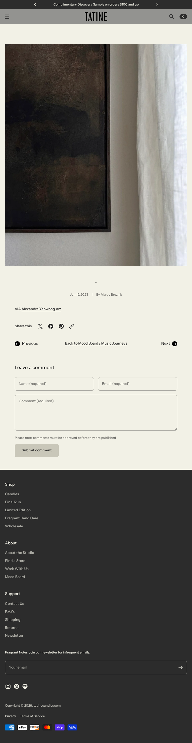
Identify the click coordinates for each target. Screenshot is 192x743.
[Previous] (35, 4)
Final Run (13, 502)
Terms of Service (32, 716)
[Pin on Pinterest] (61, 326)
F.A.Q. (10, 611)
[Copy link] (71, 326)
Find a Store (15, 560)
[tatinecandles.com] (96, 16)
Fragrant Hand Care (21, 518)
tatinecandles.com (47, 705)
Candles (12, 494)
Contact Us (14, 603)
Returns (11, 627)
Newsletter (14, 635)
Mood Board (15, 576)
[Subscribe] (180, 668)
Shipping (12, 619)
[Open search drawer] (171, 17)
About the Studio (19, 552)
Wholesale (14, 526)
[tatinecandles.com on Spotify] (25, 686)
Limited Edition (18, 510)
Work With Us (16, 568)
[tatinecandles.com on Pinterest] (17, 686)
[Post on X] (40, 326)
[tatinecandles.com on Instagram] (8, 686)
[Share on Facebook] (50, 326)
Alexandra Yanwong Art (41, 309)
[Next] (157, 4)
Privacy (10, 716)
